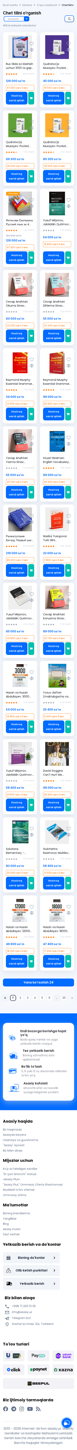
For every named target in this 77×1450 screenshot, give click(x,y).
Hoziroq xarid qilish (16, 98)
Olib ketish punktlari (31, 1270)
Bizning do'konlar (31, 1258)
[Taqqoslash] (31, 49)
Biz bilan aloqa (12, 1151)
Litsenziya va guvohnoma (20, 1140)
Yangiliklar (10, 1219)
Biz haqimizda (12, 1130)
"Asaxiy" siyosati (13, 1145)
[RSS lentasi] (38, 1409)
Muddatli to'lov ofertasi (19, 1190)
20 (64, 998)
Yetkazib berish (32, 1284)
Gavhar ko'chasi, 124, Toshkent (32, 1324)
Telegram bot (21, 1318)
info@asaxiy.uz (22, 1312)
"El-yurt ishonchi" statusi (19, 1174)
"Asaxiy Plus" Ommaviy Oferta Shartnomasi (33, 1185)
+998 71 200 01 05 (23, 1306)
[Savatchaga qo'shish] (31, 98)
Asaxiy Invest (12, 1229)
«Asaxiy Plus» (11, 1179)
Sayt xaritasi (11, 1234)
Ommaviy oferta (14, 1195)
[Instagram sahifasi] (21, 1409)
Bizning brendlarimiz (16, 1213)
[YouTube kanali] (30, 1409)
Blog (6, 1224)
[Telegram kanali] (13, 1409)
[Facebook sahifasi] (5, 1409)
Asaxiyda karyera (14, 1135)
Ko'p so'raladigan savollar (20, 1169)
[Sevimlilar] (31, 43)
